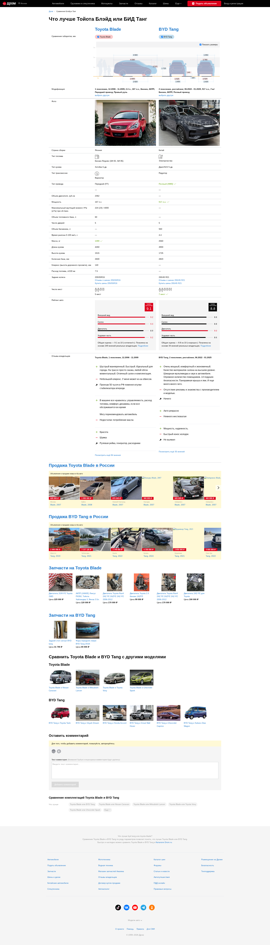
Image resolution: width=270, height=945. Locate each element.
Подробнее (143, 346)
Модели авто (134, 920)
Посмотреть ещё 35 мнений (172, 451)
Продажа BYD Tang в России (78, 516)
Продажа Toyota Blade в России (81, 465)
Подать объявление (56, 865)
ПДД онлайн (159, 883)
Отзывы (138, 3)
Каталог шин (159, 859)
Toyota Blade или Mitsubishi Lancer (149, 804)
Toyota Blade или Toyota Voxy (182, 804)
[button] (107, 810)
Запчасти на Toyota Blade (75, 568)
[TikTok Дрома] (118, 907)
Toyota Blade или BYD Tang (82, 804)
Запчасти (123, 3)
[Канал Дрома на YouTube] (135, 907)
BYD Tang (169, 29)
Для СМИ (151, 929)
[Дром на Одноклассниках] (152, 907)
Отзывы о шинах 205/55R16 (108, 280)
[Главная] (9, 3)
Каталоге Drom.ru (164, 842)
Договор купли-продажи (109, 883)
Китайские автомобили (57, 883)
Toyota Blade (108, 29)
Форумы (157, 865)
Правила (140, 929)
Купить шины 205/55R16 (106, 283)
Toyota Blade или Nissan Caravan (114, 804)
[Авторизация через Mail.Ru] (59, 751)
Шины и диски (53, 877)
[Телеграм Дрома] (143, 907)
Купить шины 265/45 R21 (170, 283)
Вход (233, 3)
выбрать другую (102, 95)
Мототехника (104, 859)
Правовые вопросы (162, 889)
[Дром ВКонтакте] (126, 907)
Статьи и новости (162, 871)
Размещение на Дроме (212, 859)
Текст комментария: (86, 760)
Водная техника (105, 865)
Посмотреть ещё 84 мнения (108, 455)
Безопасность (207, 865)
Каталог (153, 3)
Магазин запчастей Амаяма (111, 871)
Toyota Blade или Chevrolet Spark (85, 810)
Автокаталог (103, 889)
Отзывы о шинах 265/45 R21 (172, 280)
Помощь (130, 929)
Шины (166, 3)
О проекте (119, 929)
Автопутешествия (162, 877)
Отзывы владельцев (107, 877)
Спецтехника (53, 889)
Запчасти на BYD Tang (72, 615)
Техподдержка (207, 871)
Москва (24, 3)
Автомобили (58, 3)
